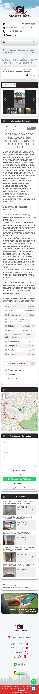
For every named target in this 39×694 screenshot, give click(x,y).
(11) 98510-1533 (28, 24)
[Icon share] (14, 657)
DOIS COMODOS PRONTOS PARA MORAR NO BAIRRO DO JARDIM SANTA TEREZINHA (19, 565)
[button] (5, 99)
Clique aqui (7, 587)
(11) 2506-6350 (18, 31)
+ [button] (4, 395)
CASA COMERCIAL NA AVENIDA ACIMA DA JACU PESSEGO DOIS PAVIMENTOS (18, 518)
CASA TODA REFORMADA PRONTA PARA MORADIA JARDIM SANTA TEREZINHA (17, 502)
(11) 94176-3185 (27, 27)
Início (6, 50)
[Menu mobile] (4, 42)
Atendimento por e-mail (21, 637)
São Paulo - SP (23, 50)
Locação (13, 50)
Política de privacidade (19, 690)
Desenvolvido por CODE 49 (20, 692)
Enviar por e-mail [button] (20, 470)
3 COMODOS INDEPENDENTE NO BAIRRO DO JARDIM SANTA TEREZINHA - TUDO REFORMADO (18, 549)
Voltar (34, 52)
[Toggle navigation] (33, 42)
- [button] (4, 397)
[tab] (9, 85)
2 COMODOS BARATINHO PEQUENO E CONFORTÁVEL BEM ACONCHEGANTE (16, 533)
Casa (32, 50)
